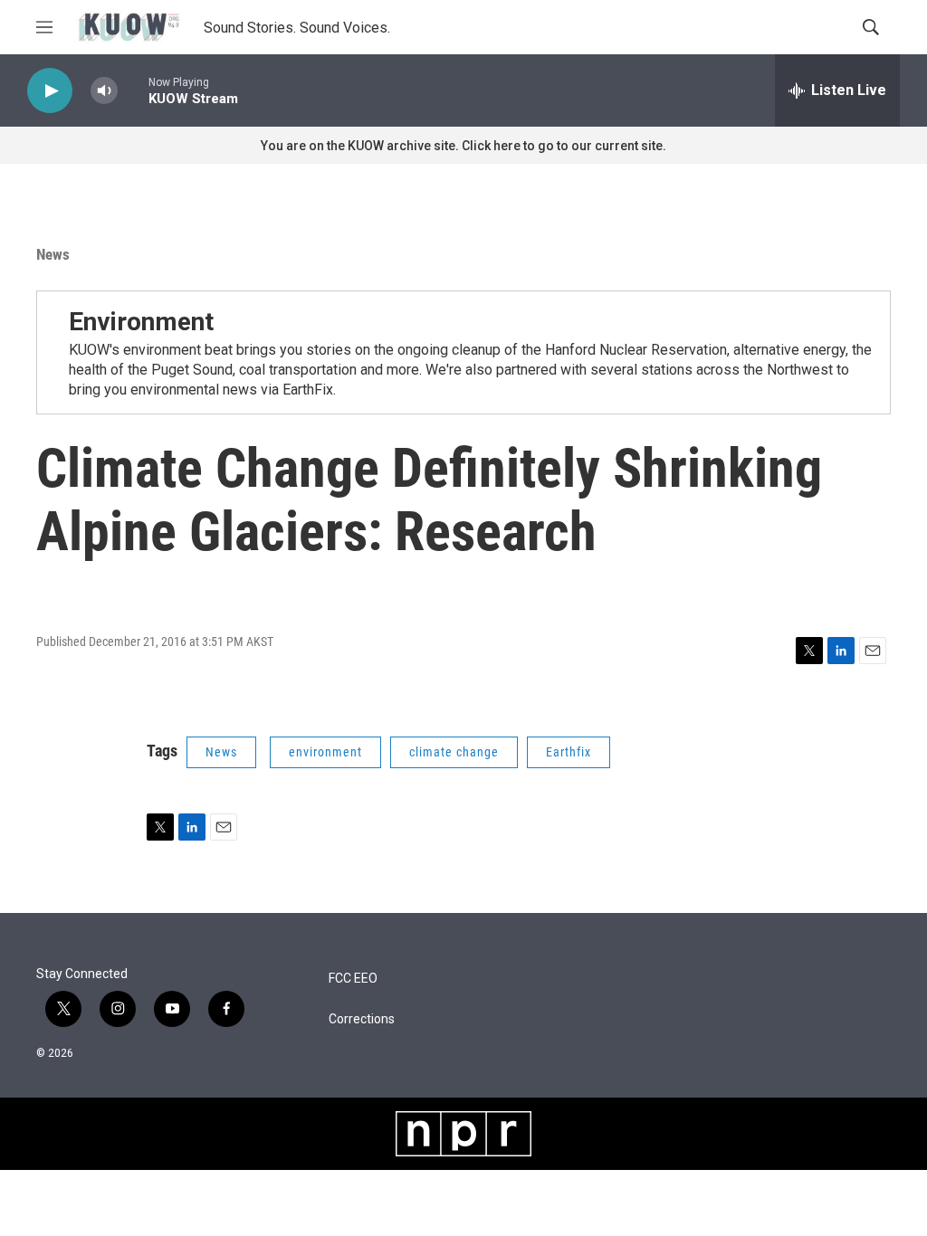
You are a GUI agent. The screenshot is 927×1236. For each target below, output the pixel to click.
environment (325, 752)
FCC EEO (353, 978)
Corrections (362, 1019)
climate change (454, 752)
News (53, 254)
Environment (141, 322)
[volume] (104, 91)
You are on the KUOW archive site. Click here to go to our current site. (463, 145)
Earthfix (568, 752)
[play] (49, 91)
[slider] (133, 90)
